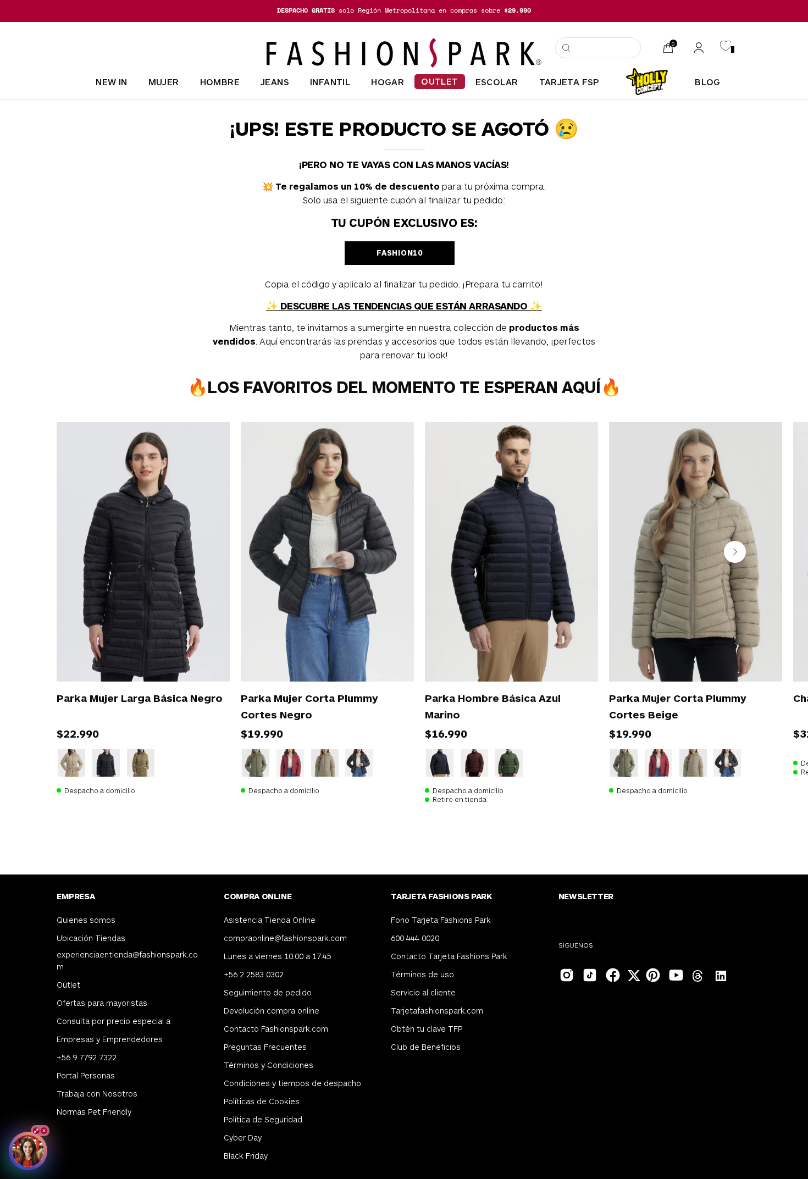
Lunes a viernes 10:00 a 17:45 (277, 956)
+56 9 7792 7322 (87, 1057)
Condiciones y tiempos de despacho (292, 1083)
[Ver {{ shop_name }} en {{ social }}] (698, 977)
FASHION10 (399, 252)
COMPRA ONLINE (257, 896)
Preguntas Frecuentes (265, 1046)
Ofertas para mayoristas (102, 1003)
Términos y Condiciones (268, 1065)
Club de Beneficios (426, 1046)
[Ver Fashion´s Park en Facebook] (612, 974)
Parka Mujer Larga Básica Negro (140, 697)
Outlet (68, 984)
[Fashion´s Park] (404, 53)
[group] (404, 10)
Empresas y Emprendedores (110, 1039)
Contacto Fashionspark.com (276, 1028)
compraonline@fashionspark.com (285, 938)
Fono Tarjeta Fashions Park (441, 920)
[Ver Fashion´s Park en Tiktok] (589, 974)
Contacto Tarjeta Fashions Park (449, 956)
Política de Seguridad (263, 1119)
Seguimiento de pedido (268, 992)
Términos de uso (422, 974)
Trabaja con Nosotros (97, 1093)
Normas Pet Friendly (94, 1111)
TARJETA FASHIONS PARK (441, 896)
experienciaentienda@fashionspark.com (127, 960)
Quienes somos (86, 920)
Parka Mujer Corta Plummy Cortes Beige (677, 706)
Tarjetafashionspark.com (437, 1010)
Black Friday (246, 1155)
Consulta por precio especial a (113, 1021)
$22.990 (78, 733)
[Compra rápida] (205, 658)
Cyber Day (243, 1137)
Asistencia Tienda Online (270, 920)
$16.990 (446, 733)
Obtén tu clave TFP (426, 1028)
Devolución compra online (271, 1010)
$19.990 (262, 733)
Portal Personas (86, 1075)
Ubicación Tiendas (91, 938)
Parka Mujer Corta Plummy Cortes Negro (309, 706)
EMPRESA (76, 896)
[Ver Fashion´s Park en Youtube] (675, 974)
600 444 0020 (415, 938)
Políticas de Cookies (262, 1101)
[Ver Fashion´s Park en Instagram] (565, 974)
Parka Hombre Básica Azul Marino (493, 706)
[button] (598, 47)
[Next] (735, 552)
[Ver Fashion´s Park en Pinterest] (652, 974)
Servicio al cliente (423, 992)
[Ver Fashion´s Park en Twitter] (635, 977)
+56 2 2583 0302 (254, 974)
